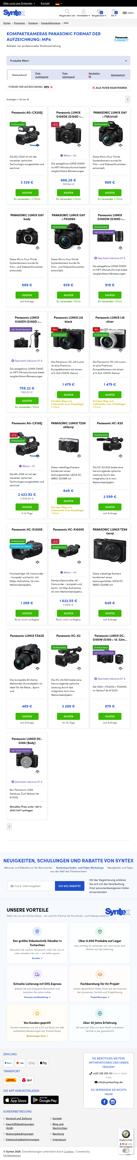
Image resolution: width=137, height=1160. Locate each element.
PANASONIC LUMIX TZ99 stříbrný (68, 425)
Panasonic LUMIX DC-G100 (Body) (27, 741)
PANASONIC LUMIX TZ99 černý (110, 531)
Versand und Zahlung (19, 1118)
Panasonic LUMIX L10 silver (110, 319)
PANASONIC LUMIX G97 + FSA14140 (110, 114)
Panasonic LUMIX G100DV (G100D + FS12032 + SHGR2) (27, 319)
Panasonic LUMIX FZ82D (27, 636)
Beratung (58, 1134)
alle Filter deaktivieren (111, 88)
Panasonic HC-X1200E (27, 529)
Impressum (59, 1139)
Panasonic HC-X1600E (68, 529)
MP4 (46, 87)
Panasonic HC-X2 (68, 636)
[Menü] (132, 1130)
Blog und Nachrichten (60, 1126)
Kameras (33, 23)
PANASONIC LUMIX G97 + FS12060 (68, 217)
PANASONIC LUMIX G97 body (27, 217)
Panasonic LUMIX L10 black (68, 319)
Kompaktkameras (50, 23)
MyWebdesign (12, 1155)
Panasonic (19, 23)
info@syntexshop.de (110, 1082)
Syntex (7, 23)
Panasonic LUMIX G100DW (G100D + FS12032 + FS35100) (110, 217)
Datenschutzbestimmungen (22, 1139)
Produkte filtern (19, 60)
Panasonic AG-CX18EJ (27, 423)
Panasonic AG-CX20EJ (27, 112)
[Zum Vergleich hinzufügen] (37, 145)
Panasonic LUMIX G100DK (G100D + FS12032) (68, 114)
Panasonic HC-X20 (110, 423)
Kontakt (45, 3)
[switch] (126, 1151)
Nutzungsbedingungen (20, 1134)
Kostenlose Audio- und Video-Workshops (80, 867)
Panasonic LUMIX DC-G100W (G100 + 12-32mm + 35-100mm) (110, 637)
